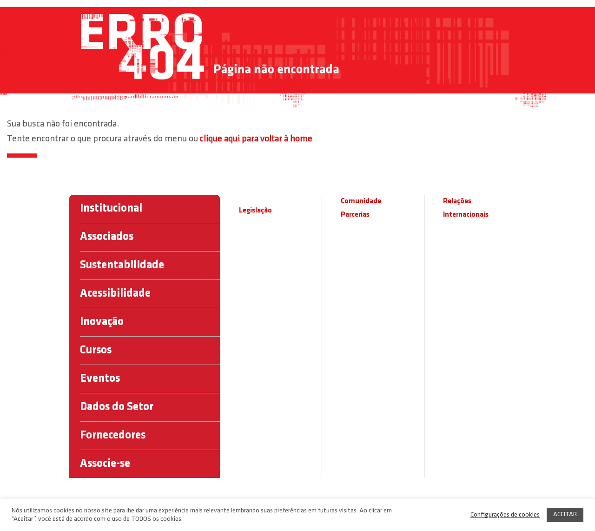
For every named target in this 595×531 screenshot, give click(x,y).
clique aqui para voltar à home (256, 139)
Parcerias (355, 215)
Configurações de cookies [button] (505, 514)
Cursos (96, 350)
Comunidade (361, 201)
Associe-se (105, 464)
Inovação (102, 322)
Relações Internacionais (466, 208)
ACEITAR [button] (565, 514)
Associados (106, 237)
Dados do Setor (116, 407)
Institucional (111, 208)
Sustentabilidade (122, 265)
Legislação (255, 210)
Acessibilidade (115, 293)
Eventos (100, 379)
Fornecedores (112, 435)
